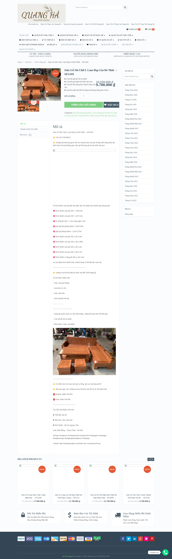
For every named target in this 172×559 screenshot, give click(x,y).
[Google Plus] (140, 538)
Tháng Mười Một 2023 (133, 172)
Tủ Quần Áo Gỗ (105, 40)
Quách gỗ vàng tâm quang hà (73, 24)
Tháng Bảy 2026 (131, 95)
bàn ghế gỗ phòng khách (32, 45)
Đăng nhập (129, 214)
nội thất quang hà (68, 556)
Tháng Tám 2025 (131, 138)
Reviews (25, 134)
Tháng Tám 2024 (131, 148)
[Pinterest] (152, 538)
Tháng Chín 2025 (131, 133)
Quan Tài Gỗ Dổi (26, 49)
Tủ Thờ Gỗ (48, 40)
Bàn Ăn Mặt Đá (67, 40)
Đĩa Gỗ (52, 45)
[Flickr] (146, 538)
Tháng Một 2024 (131, 162)
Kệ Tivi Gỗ (124, 40)
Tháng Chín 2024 (131, 143)
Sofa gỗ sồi (112, 116)
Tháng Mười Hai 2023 (133, 167)
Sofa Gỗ (140, 40)
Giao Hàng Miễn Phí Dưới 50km (137, 515)
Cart (149, 29)
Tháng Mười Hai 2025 (133, 119)
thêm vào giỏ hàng (83, 104)
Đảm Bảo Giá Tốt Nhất (86, 513)
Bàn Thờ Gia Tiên (28, 40)
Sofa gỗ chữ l (73, 116)
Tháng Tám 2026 (131, 90)
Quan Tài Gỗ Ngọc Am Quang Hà (117, 24)
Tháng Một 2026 (131, 114)
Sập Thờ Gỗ (126, 45)
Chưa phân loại (33, 24)
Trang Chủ (24, 35)
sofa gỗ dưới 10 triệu (86, 116)
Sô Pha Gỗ (108, 113)
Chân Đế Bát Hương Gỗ (71, 45)
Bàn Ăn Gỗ (86, 40)
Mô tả (22, 123)
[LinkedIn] (134, 538)
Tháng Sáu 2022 (131, 191)
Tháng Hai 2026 (131, 109)
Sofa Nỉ (92, 45)
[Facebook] (123, 538)
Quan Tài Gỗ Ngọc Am (93, 35)
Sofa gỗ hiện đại (101, 116)
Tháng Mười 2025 (131, 128)
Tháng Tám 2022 (131, 181)
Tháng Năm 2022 (131, 196)
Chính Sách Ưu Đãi (29, 129)
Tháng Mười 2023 (131, 176)
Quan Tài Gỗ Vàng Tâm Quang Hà (142, 24)
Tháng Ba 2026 (130, 104)
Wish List (133, 29)
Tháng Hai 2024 (131, 157)
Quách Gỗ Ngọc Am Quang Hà (51, 24)
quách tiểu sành (108, 45)
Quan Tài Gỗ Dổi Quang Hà (94, 24)
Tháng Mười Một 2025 (133, 124)
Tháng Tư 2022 (130, 200)
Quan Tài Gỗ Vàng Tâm (121, 35)
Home (20, 62)
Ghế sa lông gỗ (40, 62)
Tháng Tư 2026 (130, 100)
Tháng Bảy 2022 (131, 186)
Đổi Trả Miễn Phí (36, 513)
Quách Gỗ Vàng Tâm (43, 35)
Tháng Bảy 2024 (131, 152)
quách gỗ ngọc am (67, 35)
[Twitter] (128, 538)
